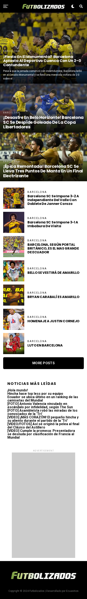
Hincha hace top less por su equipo (35, 394)
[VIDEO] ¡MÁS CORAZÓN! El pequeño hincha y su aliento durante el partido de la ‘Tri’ (43, 419)
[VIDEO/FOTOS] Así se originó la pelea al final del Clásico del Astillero (43, 425)
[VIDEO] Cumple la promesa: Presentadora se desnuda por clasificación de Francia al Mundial (41, 434)
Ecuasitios (72, 591)
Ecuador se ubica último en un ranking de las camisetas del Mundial (42, 398)
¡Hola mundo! (17, 390)
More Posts (43, 363)
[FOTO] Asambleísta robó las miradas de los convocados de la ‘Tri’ (42, 412)
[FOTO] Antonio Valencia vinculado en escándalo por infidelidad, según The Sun (40, 405)
